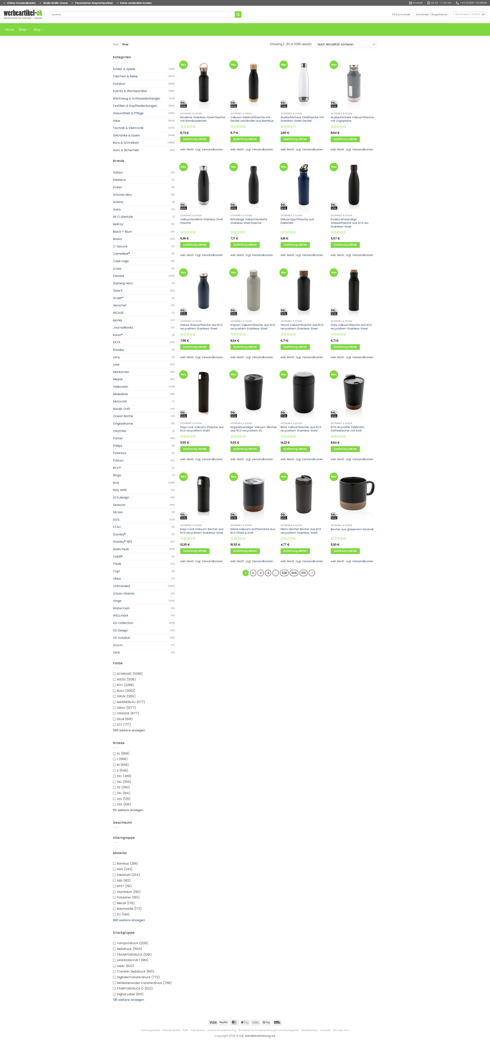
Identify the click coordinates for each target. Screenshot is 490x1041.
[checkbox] (144, 673)
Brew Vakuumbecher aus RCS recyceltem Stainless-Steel (301, 428)
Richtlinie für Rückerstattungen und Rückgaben (269, 1030)
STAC (117, 527)
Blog (36, 29)
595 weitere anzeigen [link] (129, 730)
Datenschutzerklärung (222, 1030)
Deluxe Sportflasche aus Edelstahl (297, 221)
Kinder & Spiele (124, 69)
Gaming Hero (123, 283)
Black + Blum (122, 231)
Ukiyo (117, 578)
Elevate (118, 276)
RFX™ (117, 468)
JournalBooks (123, 327)
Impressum (198, 1030)
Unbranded (121, 586)
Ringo (117, 475)
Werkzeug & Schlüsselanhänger (136, 98)
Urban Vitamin (124, 593)
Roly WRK (120, 490)
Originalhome (123, 423)
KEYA (116, 342)
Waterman (121, 608)
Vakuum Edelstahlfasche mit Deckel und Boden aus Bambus (252, 119)
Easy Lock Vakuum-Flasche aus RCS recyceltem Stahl (202, 428)
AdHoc (118, 172)
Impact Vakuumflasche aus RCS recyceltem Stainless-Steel (252, 326)
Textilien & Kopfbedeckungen (135, 106)
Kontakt (325, 1030)
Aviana (118, 202)
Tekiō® (117, 556)
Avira (117, 209)
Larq (116, 357)
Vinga (117, 601)
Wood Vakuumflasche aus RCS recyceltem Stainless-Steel (302, 326)
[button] (431, 14)
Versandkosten (212, 149)
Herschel (119, 305)
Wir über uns (341, 1030)
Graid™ (118, 298)
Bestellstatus (310, 1030)
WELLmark (120, 615)
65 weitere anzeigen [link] (128, 810)
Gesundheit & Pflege (128, 113)
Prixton (118, 460)
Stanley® (119, 534)
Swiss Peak (121, 549)
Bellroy (118, 224)
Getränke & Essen (126, 135)
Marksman (121, 372)
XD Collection (123, 623)
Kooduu (118, 350)
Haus (116, 120)
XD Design (120, 630)
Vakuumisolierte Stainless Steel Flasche (201, 221)
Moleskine (120, 394)
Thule (117, 564)
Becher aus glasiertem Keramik (352, 529)
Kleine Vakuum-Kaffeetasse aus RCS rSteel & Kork (252, 530)
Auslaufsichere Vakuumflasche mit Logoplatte (352, 119)
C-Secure (120, 246)
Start (115, 44)
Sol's (116, 519)
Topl (116, 571)
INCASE (118, 313)
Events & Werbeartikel (130, 91)
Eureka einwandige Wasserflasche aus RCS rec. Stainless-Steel (350, 223)
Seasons (119, 505)
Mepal (117, 379)
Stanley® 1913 (122, 541)
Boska (117, 239)
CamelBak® (121, 253)
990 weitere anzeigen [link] (129, 920)
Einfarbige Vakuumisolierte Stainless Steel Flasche (248, 221)
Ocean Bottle (123, 416)
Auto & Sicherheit (126, 150)
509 (294, 573)
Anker (117, 187)
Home (9, 29)
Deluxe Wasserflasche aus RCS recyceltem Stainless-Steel (201, 326)
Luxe (116, 364)
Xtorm (117, 645)
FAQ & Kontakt (401, 14)
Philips (117, 446)
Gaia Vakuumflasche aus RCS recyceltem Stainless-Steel (351, 326)
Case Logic (121, 261)
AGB (185, 1030)
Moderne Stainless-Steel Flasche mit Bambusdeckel (202, 119)
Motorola (120, 401)
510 (303, 573)
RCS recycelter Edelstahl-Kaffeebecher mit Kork (348, 428)
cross (117, 268)
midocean (120, 386)
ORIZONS (119, 431)
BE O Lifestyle (123, 217)
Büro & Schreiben (126, 142)
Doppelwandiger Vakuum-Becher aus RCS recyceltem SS (253, 428)
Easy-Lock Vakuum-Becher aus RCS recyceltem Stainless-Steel (202, 530)
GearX (117, 290)
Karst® (117, 335)
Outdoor (119, 84)
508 (284, 573)
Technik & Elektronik (128, 128)
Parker (118, 438)
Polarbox (119, 453)
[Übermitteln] (238, 14)
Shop (22, 29)
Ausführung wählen (195, 139)
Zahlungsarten (150, 1030)
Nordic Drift (121, 409)
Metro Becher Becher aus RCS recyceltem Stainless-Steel (301, 530)
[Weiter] (312, 573)
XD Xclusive (121, 638)
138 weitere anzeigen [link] (128, 1000)
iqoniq (117, 320)
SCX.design (121, 497)
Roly (116, 483)
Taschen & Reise (125, 76)
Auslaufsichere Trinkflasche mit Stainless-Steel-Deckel (302, 119)
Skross (118, 512)
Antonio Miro (122, 195)
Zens (116, 652)
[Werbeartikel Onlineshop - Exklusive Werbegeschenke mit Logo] (23, 14)
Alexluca (119, 180)
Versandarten (171, 1030)
